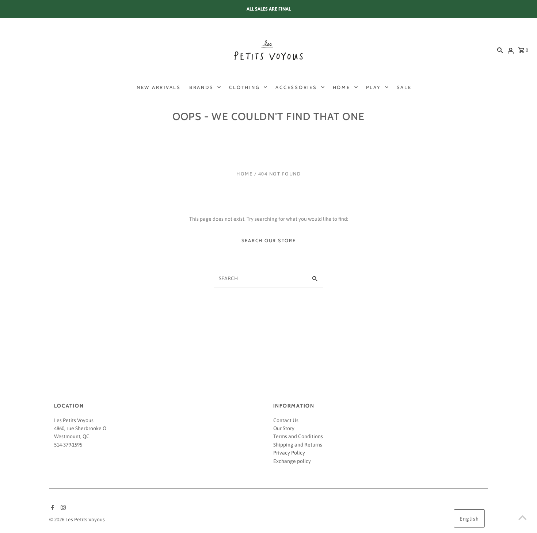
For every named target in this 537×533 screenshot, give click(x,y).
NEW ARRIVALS (159, 87)
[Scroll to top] (522, 518)
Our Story (283, 428)
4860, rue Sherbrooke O (80, 428)
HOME (341, 87)
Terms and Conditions (298, 436)
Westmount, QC (72, 436)
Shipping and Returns (297, 445)
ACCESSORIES (296, 87)
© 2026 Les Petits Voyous (77, 519)
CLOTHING (244, 87)
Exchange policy (292, 461)
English (469, 519)
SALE (404, 87)
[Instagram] (62, 508)
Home (244, 174)
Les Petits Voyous (74, 420)
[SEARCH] (500, 50)
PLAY (373, 87)
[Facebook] (51, 508)
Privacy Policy (289, 453)
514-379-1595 (68, 445)
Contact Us (285, 420)
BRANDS (201, 87)
